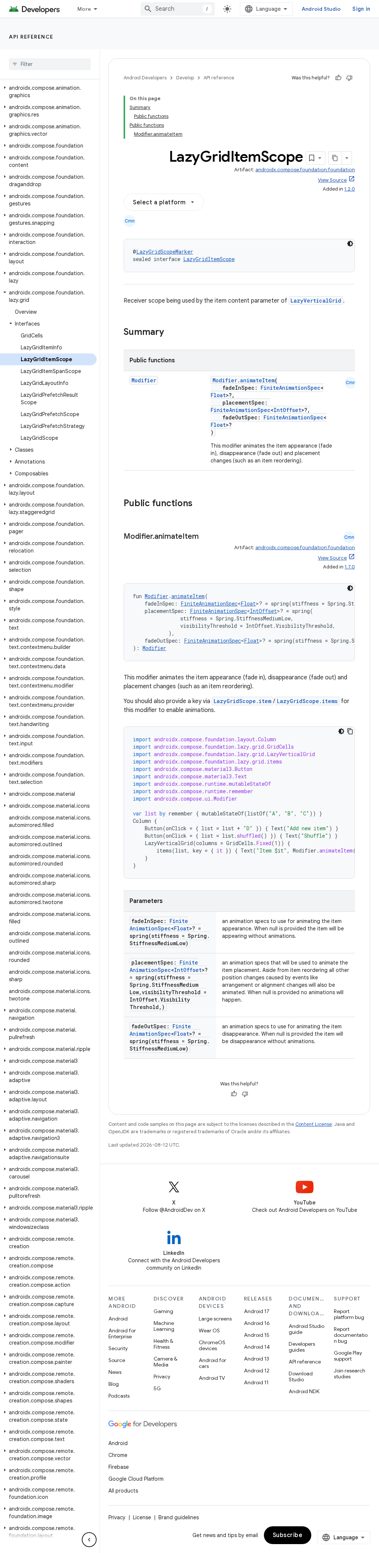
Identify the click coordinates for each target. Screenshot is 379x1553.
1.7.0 (350, 567)
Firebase (118, 1467)
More (84, 9)
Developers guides (302, 1347)
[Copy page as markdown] (335, 158)
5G (157, 1388)
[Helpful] (338, 77)
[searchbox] (50, 64)
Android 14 (257, 1346)
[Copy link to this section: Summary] (171, 332)
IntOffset (287, 409)
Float (218, 395)
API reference (31, 36)
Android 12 (256, 1370)
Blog (113, 1384)
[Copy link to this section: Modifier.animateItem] (206, 536)
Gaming (163, 1311)
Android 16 (257, 1323)
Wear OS (209, 1330)
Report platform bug (349, 1314)
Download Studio (301, 1376)
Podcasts (119, 1395)
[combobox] (178, 9)
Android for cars (212, 1363)
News (114, 1372)
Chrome (117, 1455)
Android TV (212, 1378)
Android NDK (304, 1391)
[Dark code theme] (350, 243)
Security (118, 1348)
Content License (313, 1124)
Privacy (162, 1376)
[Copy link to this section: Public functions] (202, 503)
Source (116, 1360)
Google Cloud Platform (136, 1478)
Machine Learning (164, 1326)
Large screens (215, 1318)
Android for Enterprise (122, 1333)
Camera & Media (165, 1361)
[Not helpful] (349, 77)
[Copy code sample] (350, 731)
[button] (48, 91)
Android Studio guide (306, 1329)
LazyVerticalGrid (316, 300)
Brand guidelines (178, 1517)
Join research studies (349, 1373)
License (142, 1517)
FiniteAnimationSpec (291, 387)
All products (123, 1490)
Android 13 (256, 1358)
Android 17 (256, 1311)
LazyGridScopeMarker (164, 251)
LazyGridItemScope (209, 259)
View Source (332, 180)
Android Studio (321, 9)
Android (118, 1318)
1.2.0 (349, 189)
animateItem (257, 380)
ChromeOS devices (212, 1345)
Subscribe (288, 1535)
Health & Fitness (163, 1344)
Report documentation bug (351, 1335)
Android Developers (145, 78)
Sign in (361, 9)
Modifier (143, 380)
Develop (185, 78)
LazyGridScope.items (307, 701)
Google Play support (348, 1355)
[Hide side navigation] (89, 1539)
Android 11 (256, 1382)
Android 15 (256, 1335)
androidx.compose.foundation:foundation (305, 169)
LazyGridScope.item (242, 701)
